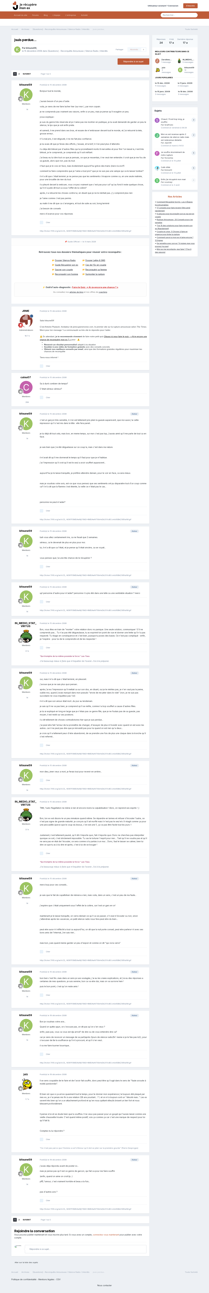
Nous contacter (104, 1285)
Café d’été (165, 167)
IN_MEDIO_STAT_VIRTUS (25, 625)
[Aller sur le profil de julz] (26, 1084)
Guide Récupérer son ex (66, 265)
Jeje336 (168, 143)
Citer (48, 222)
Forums (35, 15)
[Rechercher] (195, 15)
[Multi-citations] (41, 222)
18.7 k (27, 336)
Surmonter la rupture (95, 274)
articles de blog (76, 292)
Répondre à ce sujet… (39, 1249)
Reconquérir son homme (66, 274)
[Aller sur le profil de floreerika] (157, 153)
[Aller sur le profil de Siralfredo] (157, 120)
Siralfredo (168, 125)
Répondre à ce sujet (133, 61)
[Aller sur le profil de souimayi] (157, 180)
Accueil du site (20, 15)
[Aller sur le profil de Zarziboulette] (157, 61)
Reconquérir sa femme (96, 269)
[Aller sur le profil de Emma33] (157, 168)
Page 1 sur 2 (46, 74)
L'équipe (56, 15)
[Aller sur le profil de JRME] (26, 321)
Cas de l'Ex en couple (95, 265)
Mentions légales (46, 1279)
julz (25, 1074)
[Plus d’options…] (144, 85)
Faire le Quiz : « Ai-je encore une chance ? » (95, 287)
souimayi (168, 182)
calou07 (25, 377)
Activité (84, 15)
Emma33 (168, 170)
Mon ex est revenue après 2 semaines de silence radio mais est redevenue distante (175, 137)
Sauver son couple (64, 269)
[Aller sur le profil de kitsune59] (17, 49)
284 (27, 402)
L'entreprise (70, 15)
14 (27, 109)
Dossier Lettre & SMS (95, 260)
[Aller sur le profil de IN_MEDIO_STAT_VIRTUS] (26, 636)
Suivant (27, 74)
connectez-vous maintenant (106, 1234)
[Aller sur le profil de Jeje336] (157, 135)
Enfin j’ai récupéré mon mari (173, 179)
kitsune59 (31, 48)
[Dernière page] (35, 74)
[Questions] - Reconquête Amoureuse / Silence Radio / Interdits (78, 51)
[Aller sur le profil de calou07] (26, 387)
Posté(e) (53, 85)
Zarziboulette (167, 59)
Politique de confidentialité (23, 1279)
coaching (103, 292)
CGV (58, 1279)
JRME (25, 310)
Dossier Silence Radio (65, 260)
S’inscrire (190, 6)
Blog (46, 15)
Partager (119, 49)
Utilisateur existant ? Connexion (163, 6)
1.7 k (27, 1099)
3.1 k (27, 651)
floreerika (168, 158)
